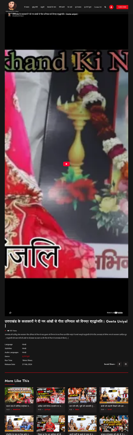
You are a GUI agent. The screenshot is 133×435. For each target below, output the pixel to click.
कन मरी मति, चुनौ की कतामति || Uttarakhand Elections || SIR (93, 406)
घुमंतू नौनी (35, 7)
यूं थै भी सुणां (87, 7)
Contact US (98, 7)
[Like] (21, 401)
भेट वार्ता (69, 7)
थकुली (42, 7)
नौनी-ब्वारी (62, 7)
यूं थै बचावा (78, 7)
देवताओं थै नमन (51, 7)
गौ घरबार (26, 7)
